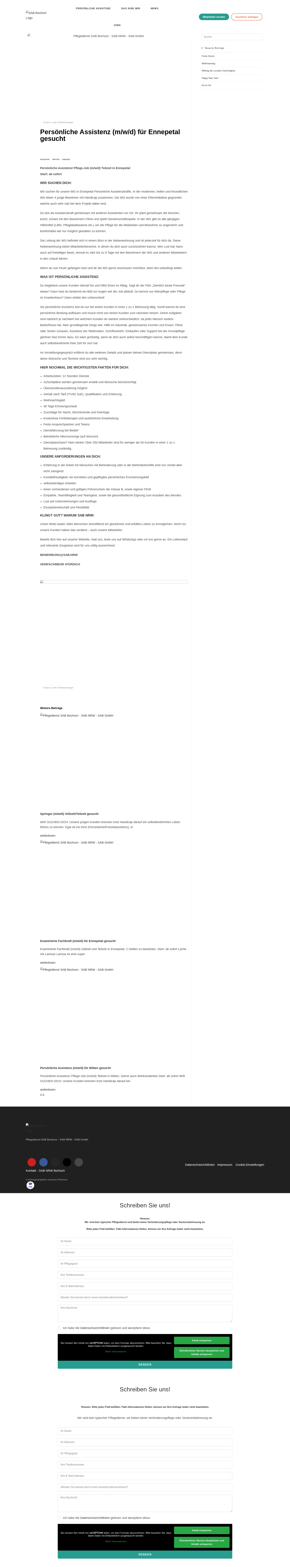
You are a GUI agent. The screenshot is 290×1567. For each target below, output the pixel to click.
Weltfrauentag (208, 63)
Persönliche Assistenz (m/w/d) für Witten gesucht (75, 1068)
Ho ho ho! (206, 85)
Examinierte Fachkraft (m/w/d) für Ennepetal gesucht (78, 941)
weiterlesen (47, 835)
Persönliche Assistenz (93, 8)
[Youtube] (32, 1162)
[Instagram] (55, 1162)
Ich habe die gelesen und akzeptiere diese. (107, 1328)
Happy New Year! (210, 78)
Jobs (117, 25)
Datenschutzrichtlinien (95, 1328)
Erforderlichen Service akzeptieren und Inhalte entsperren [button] (202, 1352)
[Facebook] (43, 1162)
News (154, 8)
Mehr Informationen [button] (115, 1351)
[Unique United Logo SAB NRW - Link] (30, 1185)
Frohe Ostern (208, 56)
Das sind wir (130, 8)
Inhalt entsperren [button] (202, 1340)
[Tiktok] (79, 1162)
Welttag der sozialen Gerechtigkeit (218, 70)
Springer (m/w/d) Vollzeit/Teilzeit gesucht (69, 814)
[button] (45, 155)
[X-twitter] (67, 1162)
